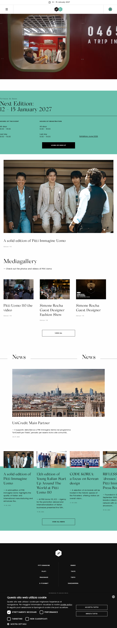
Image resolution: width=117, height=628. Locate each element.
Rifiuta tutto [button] (91, 613)
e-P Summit (43, 583)
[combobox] (113, 596)
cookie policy (66, 604)
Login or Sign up (58, 145)
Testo (73, 577)
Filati (44, 571)
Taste (73, 571)
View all (58, 333)
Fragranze (44, 577)
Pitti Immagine (44, 565)
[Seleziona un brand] (58, 9)
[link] (110, 9)
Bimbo (73, 565)
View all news (58, 522)
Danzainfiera (73, 583)
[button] (40, 624)
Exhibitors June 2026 (88, 136)
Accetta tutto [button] (91, 607)
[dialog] (58, 610)
